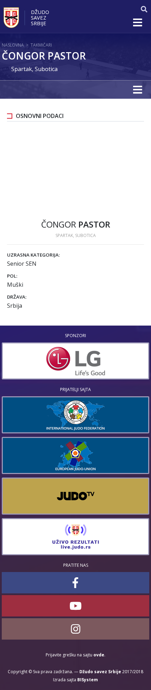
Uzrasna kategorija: (33, 255)
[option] (75, 360)
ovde (98, 655)
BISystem (87, 680)
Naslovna (13, 45)
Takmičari (41, 45)
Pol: (12, 276)
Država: (16, 297)
